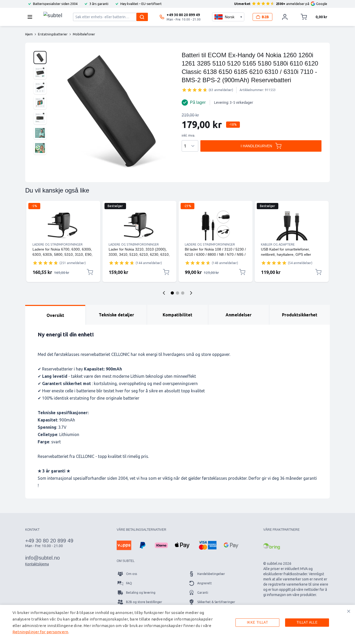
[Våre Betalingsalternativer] (124, 545)
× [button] (349, 611)
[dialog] (177, 622)
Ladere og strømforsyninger (57, 244)
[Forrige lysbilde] (164, 293)
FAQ (129, 583)
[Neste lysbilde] (191, 293)
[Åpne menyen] (31, 17)
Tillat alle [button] (307, 622)
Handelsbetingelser (211, 573)
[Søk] (142, 17)
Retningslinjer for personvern (40, 632)
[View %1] (40, 57)
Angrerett (204, 583)
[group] (195, 89)
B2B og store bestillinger (144, 602)
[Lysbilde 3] (182, 293)
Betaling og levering (140, 592)
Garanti (202, 592)
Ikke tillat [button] (257, 622)
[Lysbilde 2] (177, 293)
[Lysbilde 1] (172, 293)
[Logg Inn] (285, 17)
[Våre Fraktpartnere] (271, 546)
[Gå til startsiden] (52, 16)
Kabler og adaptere (278, 244)
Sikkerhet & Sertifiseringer (216, 602)
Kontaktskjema (37, 564)
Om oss (131, 573)
